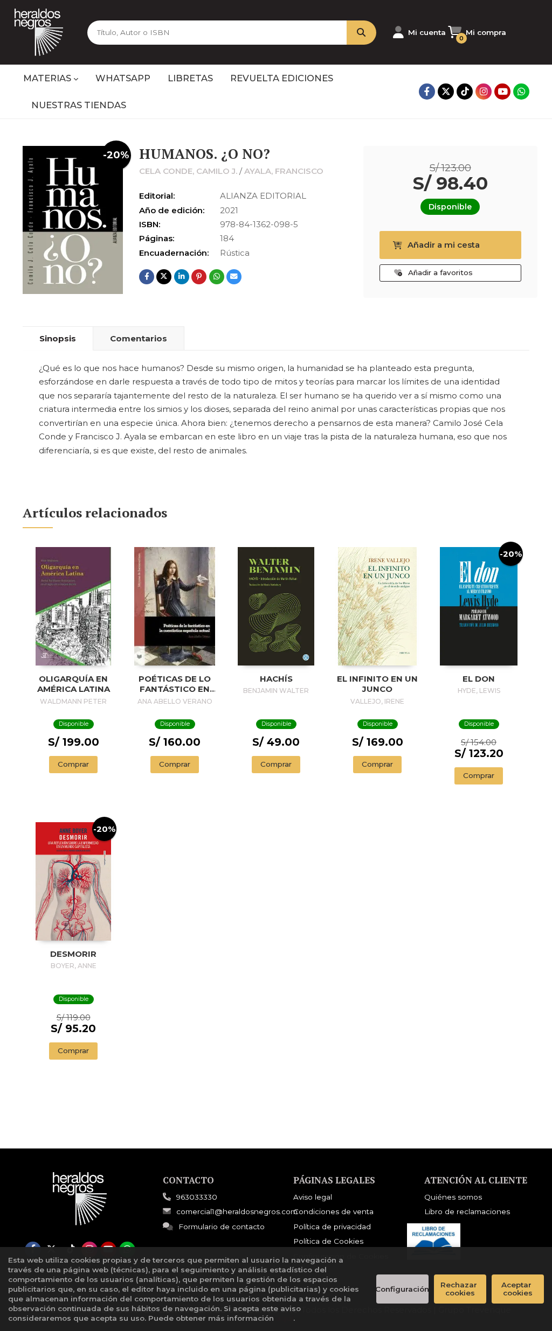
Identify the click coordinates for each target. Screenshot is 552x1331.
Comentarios (138, 338)
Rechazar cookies (459, 1288)
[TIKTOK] (465, 91)
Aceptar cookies (517, 1288)
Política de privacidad (332, 1226)
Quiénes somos (453, 1197)
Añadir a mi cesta (444, 245)
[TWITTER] (446, 91)
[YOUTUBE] (502, 91)
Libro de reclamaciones (467, 1211)
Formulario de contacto (221, 1226)
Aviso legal (312, 1197)
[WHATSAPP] (521, 91)
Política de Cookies (328, 1241)
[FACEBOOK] (427, 91)
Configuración (402, 1289)
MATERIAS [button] (48, 78)
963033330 (196, 1197)
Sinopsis (57, 338)
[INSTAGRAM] (483, 91)
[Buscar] (361, 32)
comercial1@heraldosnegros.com (237, 1211)
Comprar (73, 764)
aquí (284, 1318)
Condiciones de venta (333, 1211)
